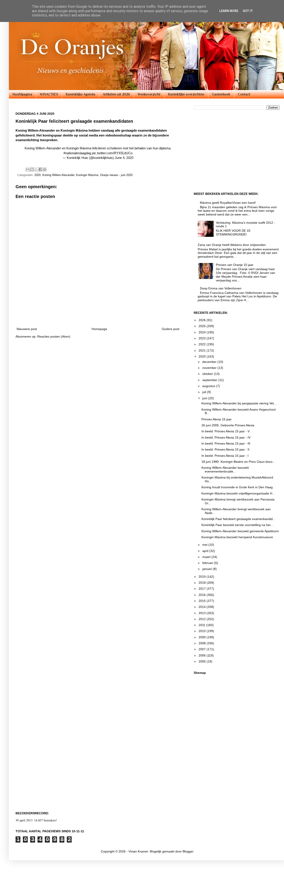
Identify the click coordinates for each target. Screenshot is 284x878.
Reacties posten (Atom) (53, 336)
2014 (203, 607)
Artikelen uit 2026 (116, 94)
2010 (203, 631)
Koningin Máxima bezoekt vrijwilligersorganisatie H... (238, 493)
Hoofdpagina (22, 94)
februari (208, 563)
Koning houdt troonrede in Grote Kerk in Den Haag (237, 487)
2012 (203, 619)
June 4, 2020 (124, 158)
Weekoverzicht (149, 94)
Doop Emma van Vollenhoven (220, 288)
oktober (208, 374)
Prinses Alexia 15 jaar (216, 419)
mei (205, 544)
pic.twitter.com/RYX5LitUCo (112, 153)
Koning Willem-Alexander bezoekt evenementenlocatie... (225, 469)
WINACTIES (49, 94)
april (205, 551)
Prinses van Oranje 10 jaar (234, 265)
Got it (248, 11)
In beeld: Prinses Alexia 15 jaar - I (224, 455)
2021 (203, 350)
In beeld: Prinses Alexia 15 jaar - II (225, 449)
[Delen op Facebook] (40, 169)
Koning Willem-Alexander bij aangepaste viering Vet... (238, 403)
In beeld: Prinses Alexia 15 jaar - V (225, 431)
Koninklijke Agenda (80, 94)
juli (204, 392)
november (209, 368)
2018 (203, 582)
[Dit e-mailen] (28, 169)
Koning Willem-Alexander (58, 175)
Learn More (228, 11)
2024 (203, 332)
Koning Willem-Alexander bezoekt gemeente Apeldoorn (240, 531)
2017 (203, 588)
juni (205, 398)
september (210, 380)
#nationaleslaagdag (77, 153)
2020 (37, 175)
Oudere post (170, 329)
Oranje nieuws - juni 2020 (116, 175)
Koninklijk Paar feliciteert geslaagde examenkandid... (238, 519)
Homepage (99, 329)
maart (206, 557)
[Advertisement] (98, 311)
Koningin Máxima (87, 175)
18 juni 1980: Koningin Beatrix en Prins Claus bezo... (238, 461)
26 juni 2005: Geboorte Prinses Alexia (227, 425)
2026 (203, 320)
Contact (244, 94)
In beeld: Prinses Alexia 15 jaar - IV (225, 437)
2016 (203, 595)
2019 (203, 576)
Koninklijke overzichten (186, 94)
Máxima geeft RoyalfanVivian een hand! (228, 202)
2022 (203, 344)
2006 (203, 655)
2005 (203, 661)
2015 (203, 601)
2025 (203, 326)
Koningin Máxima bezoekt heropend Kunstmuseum (237, 537)
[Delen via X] (36, 169)
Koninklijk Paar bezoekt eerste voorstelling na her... (237, 525)
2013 (203, 613)
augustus (209, 386)
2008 (203, 643)
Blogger (188, 851)
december (209, 362)
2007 (203, 649)
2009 (203, 637)
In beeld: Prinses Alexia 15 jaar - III (225, 443)
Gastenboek (221, 94)
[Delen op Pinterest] (44, 169)
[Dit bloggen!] (32, 169)
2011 (202, 625)
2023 (203, 338)
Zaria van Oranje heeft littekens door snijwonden (232, 245)
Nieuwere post (27, 329)
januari (207, 569)
